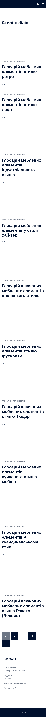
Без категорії (10, 688)
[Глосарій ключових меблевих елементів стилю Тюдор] (23, 384)
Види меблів (10, 675)
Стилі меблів (10, 667)
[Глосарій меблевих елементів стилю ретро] (23, 45)
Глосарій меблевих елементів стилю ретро (21, 72)
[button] (38, 4)
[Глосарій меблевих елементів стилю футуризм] (23, 324)
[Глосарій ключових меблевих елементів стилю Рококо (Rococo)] (23, 577)
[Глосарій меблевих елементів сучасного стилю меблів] (23, 445)
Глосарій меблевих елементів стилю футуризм (21, 351)
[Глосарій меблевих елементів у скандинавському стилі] (23, 510)
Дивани (7, 679)
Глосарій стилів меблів (13, 61)
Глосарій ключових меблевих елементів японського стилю (23, 291)
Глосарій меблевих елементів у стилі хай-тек (21, 230)
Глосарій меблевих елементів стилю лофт (21, 105)
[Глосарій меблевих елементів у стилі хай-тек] (23, 203)
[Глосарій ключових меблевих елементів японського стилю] (23, 264)
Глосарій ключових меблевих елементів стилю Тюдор (23, 411)
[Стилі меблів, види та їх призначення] (7, 4)
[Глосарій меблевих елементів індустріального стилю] (23, 138)
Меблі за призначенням (15, 683)
